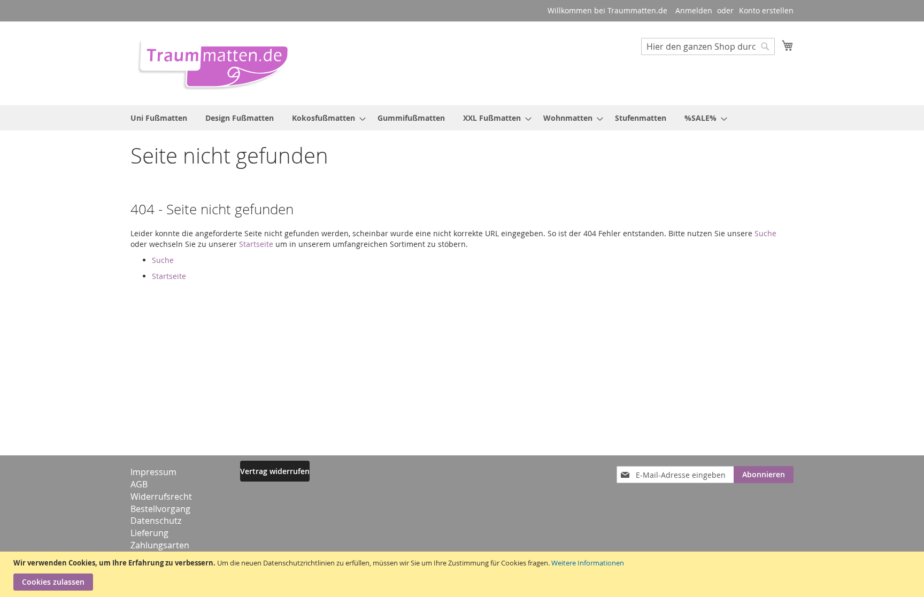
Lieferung (149, 533)
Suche (765, 233)
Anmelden (693, 10)
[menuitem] (159, 117)
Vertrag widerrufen (275, 471)
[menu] (462, 117)
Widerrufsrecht (161, 496)
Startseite (256, 244)
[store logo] (209, 63)
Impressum (153, 472)
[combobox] (708, 46)
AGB (139, 484)
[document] (463, 574)
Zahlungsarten (159, 545)
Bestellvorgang (160, 509)
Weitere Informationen (587, 563)
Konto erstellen (766, 10)
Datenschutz (155, 520)
